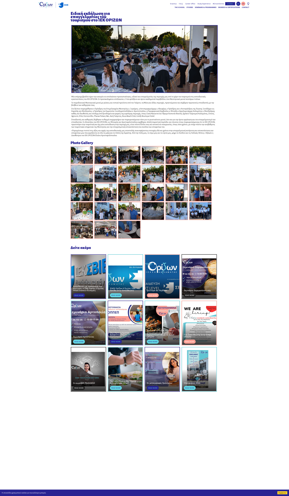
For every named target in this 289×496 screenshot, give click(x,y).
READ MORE (79, 295)
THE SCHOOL (180, 7)
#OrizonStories (218, 4)
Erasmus (173, 4)
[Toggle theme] (248, 4)
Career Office (190, 4)
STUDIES (189, 7)
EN (243, 4)
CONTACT (245, 7)
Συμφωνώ (282, 493)
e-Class (230, 4)
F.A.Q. (181, 4)
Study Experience (204, 4)
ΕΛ (238, 4)
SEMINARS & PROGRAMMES (205, 7)
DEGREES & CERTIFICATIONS (229, 7)
